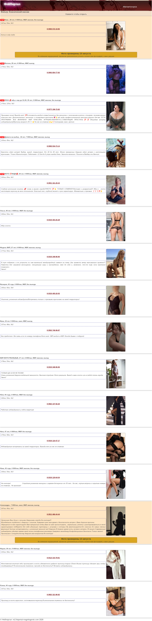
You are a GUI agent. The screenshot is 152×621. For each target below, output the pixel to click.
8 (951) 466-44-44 (53, 514)
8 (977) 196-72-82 (53, 109)
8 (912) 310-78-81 (53, 558)
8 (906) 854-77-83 (53, 72)
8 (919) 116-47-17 (53, 441)
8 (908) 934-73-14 (53, 146)
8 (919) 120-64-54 (53, 477)
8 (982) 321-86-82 (53, 595)
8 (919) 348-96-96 (53, 257)
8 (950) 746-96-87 (53, 330)
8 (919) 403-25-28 (53, 220)
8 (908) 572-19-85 (53, 29)
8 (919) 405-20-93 (53, 293)
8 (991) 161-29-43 (53, 183)
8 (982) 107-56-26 (53, 404)
